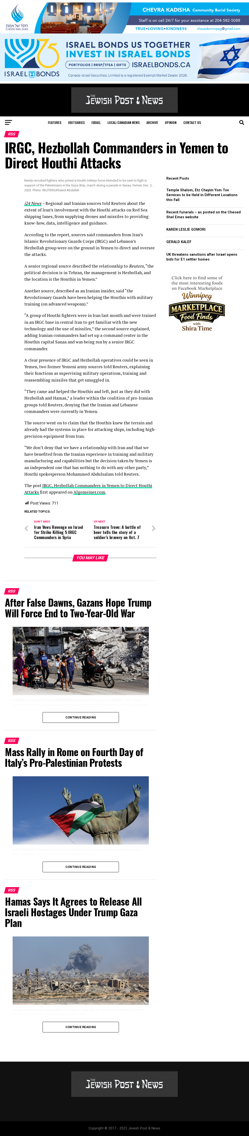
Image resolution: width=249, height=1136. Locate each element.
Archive (152, 122)
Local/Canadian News (123, 122)
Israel (96, 122)
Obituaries (76, 122)
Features (54, 122)
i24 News (32, 203)
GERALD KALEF (178, 242)
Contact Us (192, 122)
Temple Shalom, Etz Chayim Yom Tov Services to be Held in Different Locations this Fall (202, 195)
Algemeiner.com (89, 492)
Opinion (171, 122)
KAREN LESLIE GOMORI (185, 229)
